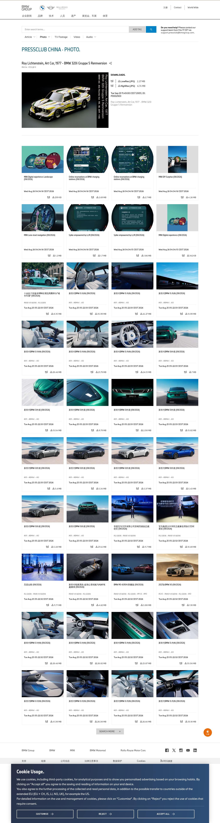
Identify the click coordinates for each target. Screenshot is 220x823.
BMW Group (28, 750)
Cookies (141, 760)
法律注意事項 (91, 760)
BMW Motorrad (98, 750)
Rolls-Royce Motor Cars (133, 750)
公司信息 (65, 760)
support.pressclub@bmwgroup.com (177, 32)
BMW (52, 750)
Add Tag (137, 29)
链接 (43, 760)
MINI (72, 750)
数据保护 (117, 760)
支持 (24, 760)
